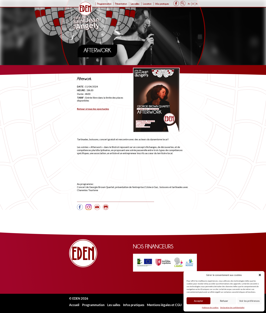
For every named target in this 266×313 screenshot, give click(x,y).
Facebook (176, 3)
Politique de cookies (210, 307)
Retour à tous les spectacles (93, 108)
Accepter (198, 300)
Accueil (74, 305)
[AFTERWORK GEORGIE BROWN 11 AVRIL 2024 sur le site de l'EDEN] (80, 208)
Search (182, 3)
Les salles (135, 3)
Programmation (104, 3)
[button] (259, 275)
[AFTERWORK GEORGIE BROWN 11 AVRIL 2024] (97, 208)
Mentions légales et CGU (164, 305)
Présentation (121, 3)
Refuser (224, 300)
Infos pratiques (162, 3)
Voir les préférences (249, 300)
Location (147, 3)
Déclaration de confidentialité (232, 307)
